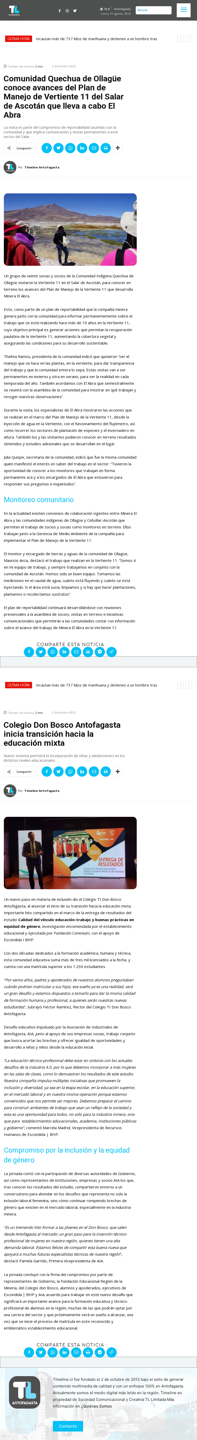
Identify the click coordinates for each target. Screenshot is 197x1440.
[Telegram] (100, 652)
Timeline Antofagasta (41, 167)
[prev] (180, 39)
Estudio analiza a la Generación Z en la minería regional (84, 38)
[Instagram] (67, 10)
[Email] (94, 148)
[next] (188, 39)
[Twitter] (74, 10)
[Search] (166, 10)
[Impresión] (106, 148)
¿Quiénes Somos (96, 1406)
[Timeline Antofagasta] (11, 167)
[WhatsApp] (70, 148)
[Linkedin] (82, 148)
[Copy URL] (111, 652)
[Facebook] (59, 10)
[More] (117, 148)
